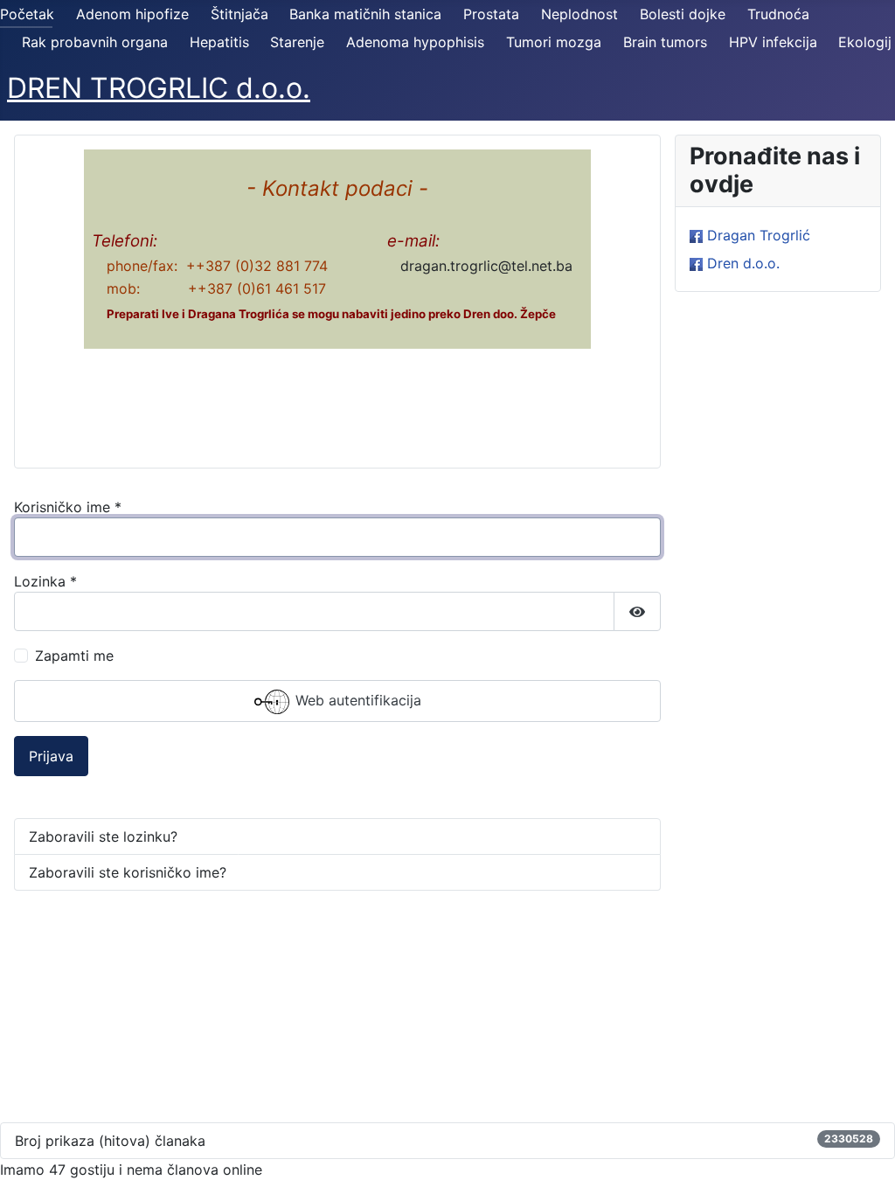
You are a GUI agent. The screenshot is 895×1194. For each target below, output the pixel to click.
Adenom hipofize (132, 14)
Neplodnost (579, 14)
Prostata (491, 14)
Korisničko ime (67, 507)
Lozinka (45, 581)
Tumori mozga (553, 42)
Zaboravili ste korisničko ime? (127, 872)
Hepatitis (219, 42)
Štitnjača (239, 14)
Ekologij (865, 42)
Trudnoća (778, 14)
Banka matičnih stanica (365, 14)
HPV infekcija (773, 42)
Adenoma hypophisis (415, 42)
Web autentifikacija (356, 701)
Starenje (297, 42)
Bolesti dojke (682, 14)
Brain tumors (665, 42)
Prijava (51, 756)
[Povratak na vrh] (864, 1161)
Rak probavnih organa (95, 42)
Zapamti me (74, 655)
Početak (27, 14)
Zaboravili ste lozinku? (103, 836)
